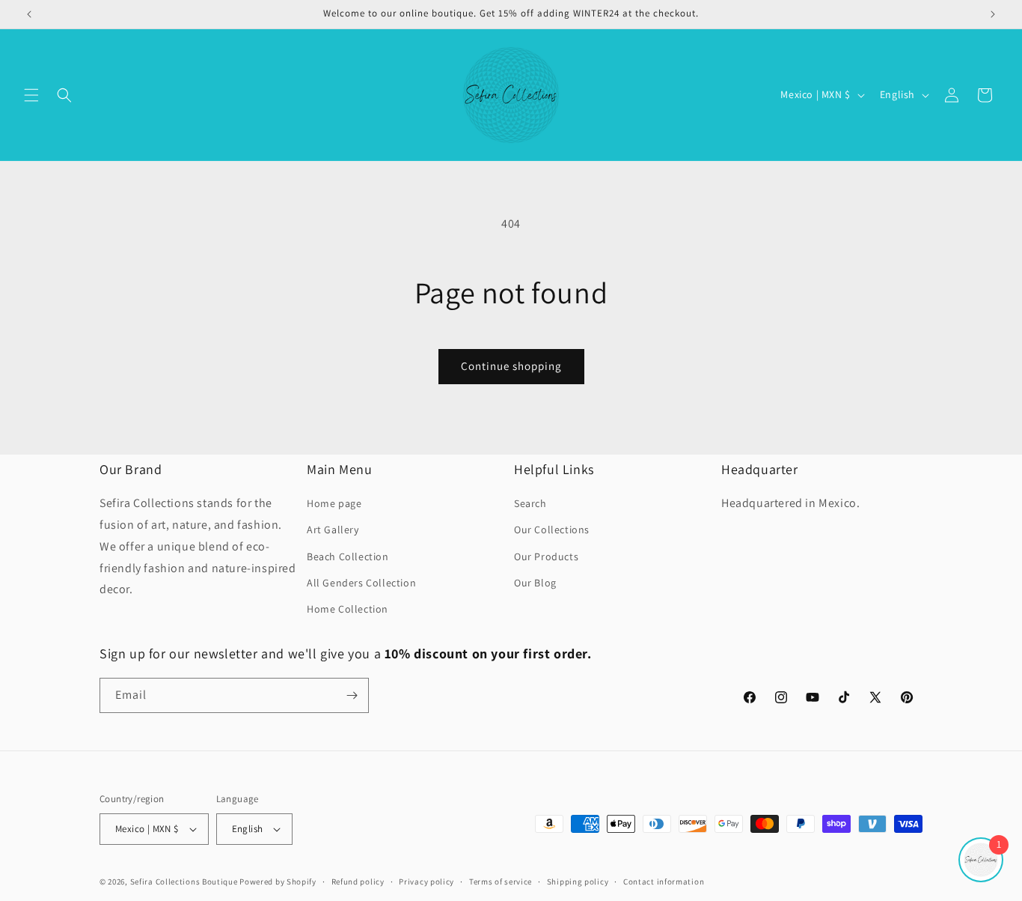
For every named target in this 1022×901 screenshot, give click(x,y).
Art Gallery (333, 529)
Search (530, 503)
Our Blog (535, 582)
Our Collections (552, 529)
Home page (334, 503)
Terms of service (500, 881)
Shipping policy (578, 881)
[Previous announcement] (29, 14)
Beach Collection (348, 556)
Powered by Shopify (277, 881)
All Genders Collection (361, 582)
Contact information (663, 881)
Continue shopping (511, 366)
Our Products (546, 556)
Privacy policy (426, 881)
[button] (31, 95)
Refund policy (358, 881)
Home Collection (347, 609)
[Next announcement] (992, 14)
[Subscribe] (351, 695)
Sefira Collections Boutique (184, 881)
